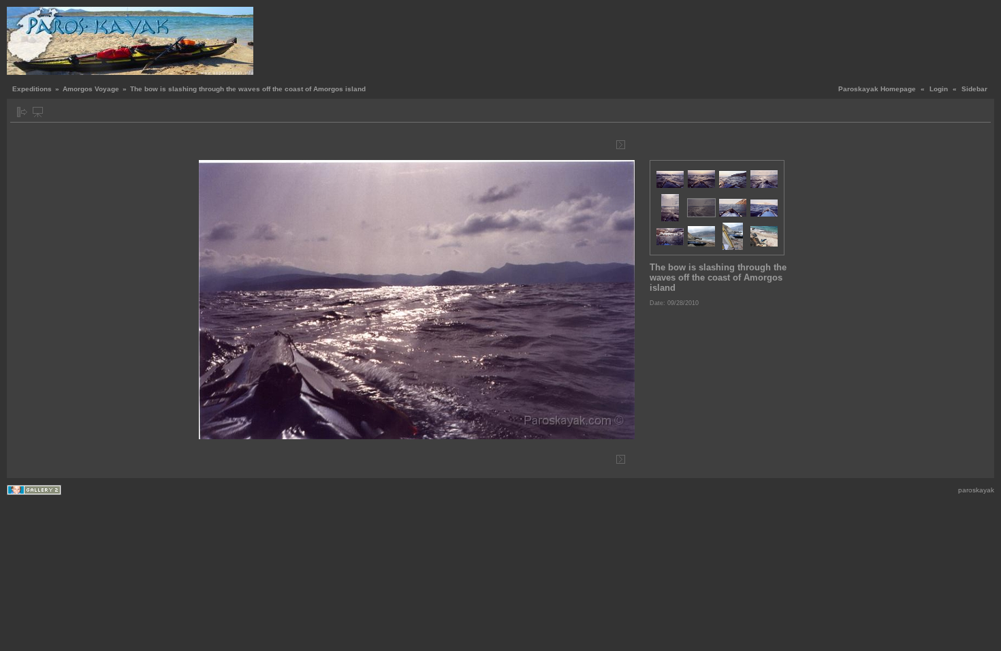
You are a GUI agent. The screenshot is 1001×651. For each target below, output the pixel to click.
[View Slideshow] (38, 112)
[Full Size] (419, 145)
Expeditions (32, 89)
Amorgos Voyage (91, 89)
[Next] (621, 145)
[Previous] (217, 145)
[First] (207, 145)
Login (939, 89)
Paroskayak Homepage (877, 89)
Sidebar (974, 89)
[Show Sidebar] (22, 112)
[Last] (631, 145)
